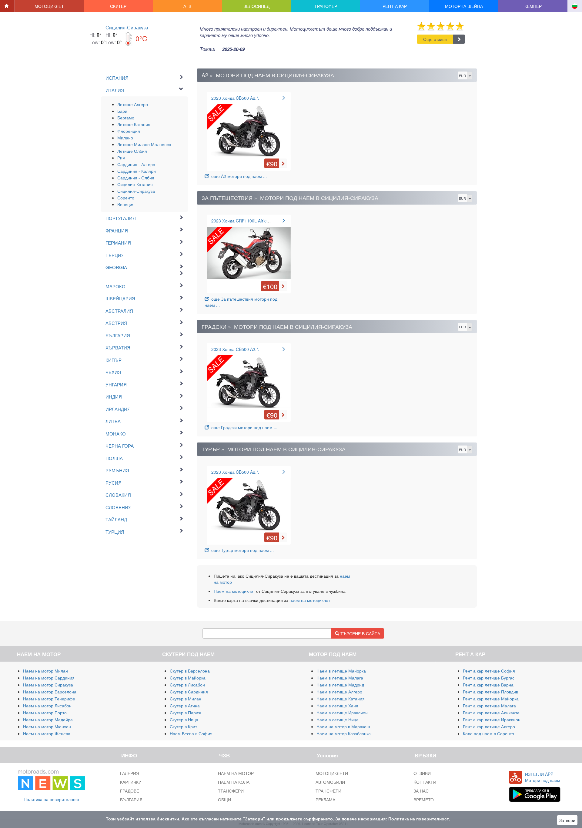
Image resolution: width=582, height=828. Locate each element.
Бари (122, 111)
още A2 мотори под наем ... (238, 176)
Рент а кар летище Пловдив (490, 692)
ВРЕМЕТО (423, 799)
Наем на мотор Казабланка (343, 733)
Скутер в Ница (184, 719)
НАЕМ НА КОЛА (233, 782)
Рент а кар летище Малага (489, 706)
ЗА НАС (421, 791)
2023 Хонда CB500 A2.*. (235, 98)
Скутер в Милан (185, 699)
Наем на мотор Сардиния (49, 678)
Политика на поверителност (51, 799)
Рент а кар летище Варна (488, 685)
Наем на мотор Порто (45, 712)
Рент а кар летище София (489, 671)
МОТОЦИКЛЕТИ (332, 773)
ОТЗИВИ (422, 773)
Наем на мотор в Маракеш (343, 726)
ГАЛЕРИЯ (129, 773)
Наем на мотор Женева (46, 733)
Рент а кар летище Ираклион (491, 719)
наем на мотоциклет (309, 600)
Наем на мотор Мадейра (48, 719)
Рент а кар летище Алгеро (489, 726)
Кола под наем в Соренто (488, 733)
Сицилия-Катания (135, 184)
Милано (125, 138)
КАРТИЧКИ (131, 782)
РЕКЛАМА (325, 799)
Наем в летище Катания (340, 699)
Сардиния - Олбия (135, 178)
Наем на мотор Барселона (49, 692)
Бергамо (125, 118)
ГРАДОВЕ (129, 791)
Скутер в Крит (183, 726)
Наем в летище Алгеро (339, 692)
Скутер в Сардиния (189, 692)
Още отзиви (435, 39)
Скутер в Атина (185, 706)
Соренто (125, 198)
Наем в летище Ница (337, 719)
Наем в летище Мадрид (340, 685)
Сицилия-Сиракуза (126, 27)
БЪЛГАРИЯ (131, 799)
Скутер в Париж (185, 712)
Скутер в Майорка (188, 678)
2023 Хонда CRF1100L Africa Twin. (245, 221)
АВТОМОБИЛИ (330, 782)
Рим (121, 158)
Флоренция (128, 131)
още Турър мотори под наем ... (241, 550)
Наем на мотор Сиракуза (48, 685)
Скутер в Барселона (190, 671)
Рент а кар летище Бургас (488, 678)
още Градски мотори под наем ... (243, 427)
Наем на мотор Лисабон (47, 706)
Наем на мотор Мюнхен (47, 726)
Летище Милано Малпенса (144, 144)
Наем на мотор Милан (45, 671)
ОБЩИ (224, 799)
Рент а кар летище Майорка (491, 699)
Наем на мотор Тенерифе (49, 699)
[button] (49, 6)
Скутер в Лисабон (187, 685)
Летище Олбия (132, 151)
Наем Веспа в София (191, 733)
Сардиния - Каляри (136, 171)
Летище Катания (133, 124)
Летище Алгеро (132, 104)
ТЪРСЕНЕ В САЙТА (359, 633)
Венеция (126, 204)
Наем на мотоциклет (234, 591)
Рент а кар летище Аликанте (491, 712)
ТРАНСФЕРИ (231, 791)
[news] (51, 778)
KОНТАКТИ (424, 782)
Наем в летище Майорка (341, 671)
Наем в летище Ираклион (342, 712)
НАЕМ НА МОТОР (236, 773)
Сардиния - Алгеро (136, 164)
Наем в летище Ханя (337, 706)
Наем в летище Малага (339, 678)
